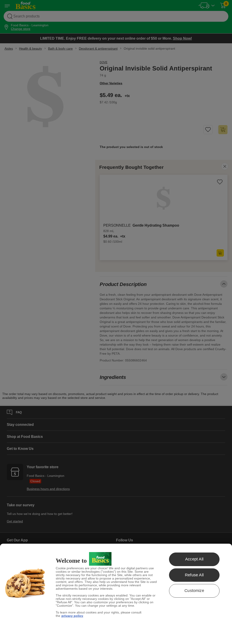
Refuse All (194, 575)
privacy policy (72, 616)
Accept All (194, 559)
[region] (116, 583)
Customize (194, 590)
